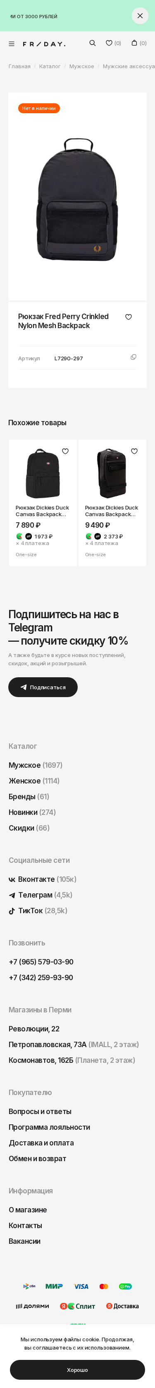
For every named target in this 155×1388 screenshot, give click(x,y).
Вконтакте (46, 879)
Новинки (32, 812)
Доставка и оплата (41, 1143)
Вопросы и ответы (40, 1111)
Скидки (29, 828)
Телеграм (45, 895)
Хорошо (77, 1370)
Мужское (36, 765)
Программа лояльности (49, 1127)
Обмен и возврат (37, 1159)
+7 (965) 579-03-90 (41, 962)
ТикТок (42, 911)
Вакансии (25, 1241)
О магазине (28, 1210)
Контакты (25, 1225)
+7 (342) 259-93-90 (41, 978)
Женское (34, 781)
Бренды (29, 797)
